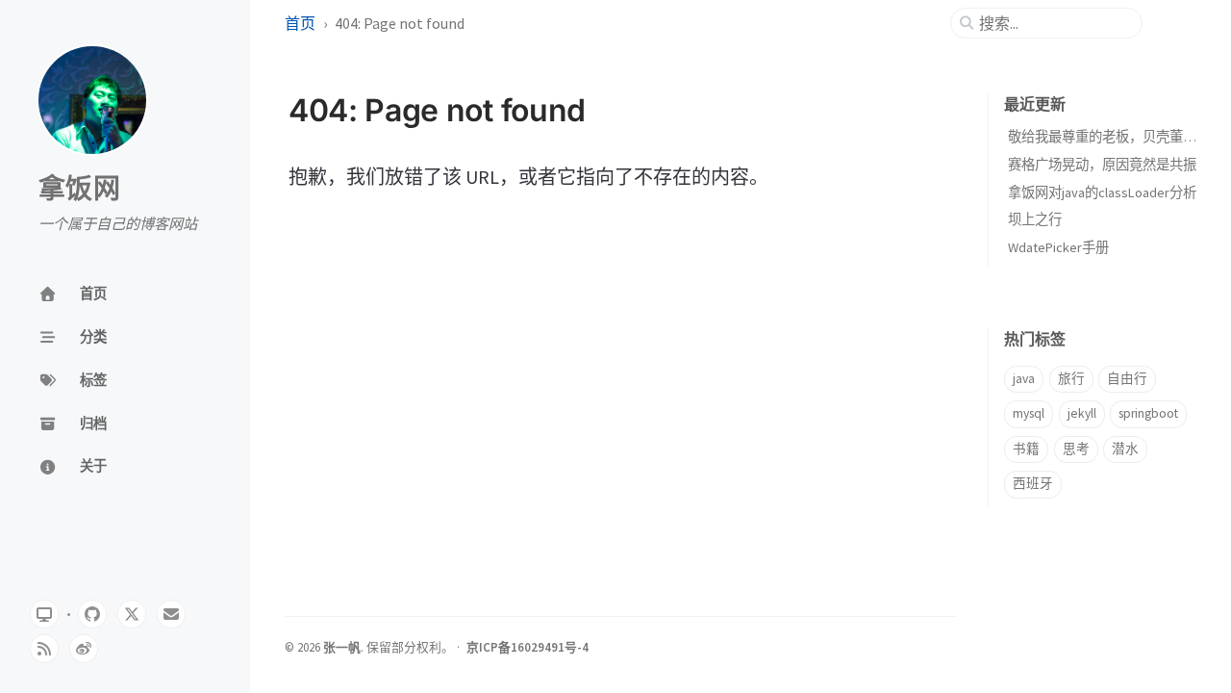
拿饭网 (79, 189)
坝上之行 (1035, 219)
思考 (1076, 449)
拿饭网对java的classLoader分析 (1102, 192)
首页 (300, 23)
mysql (1028, 413)
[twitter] (131, 614)
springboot (1148, 413)
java (1024, 379)
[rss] (44, 648)
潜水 (1125, 449)
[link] (83, 648)
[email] (171, 614)
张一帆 (342, 646)
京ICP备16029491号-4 (527, 646)
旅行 (1071, 379)
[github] (92, 614)
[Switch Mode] (44, 614)
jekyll (1082, 413)
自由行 (1127, 379)
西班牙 (1033, 483)
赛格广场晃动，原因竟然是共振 (1102, 164)
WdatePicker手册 (1058, 247)
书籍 (1026, 449)
